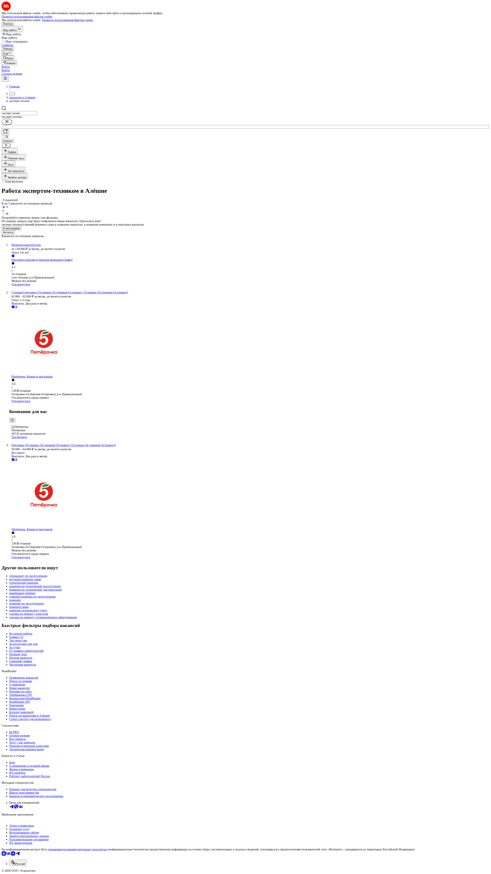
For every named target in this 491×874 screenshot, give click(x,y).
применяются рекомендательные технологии (77, 849)
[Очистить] (7, 122)
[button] (6, 66)
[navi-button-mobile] (5, 79)
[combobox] (19, 113)
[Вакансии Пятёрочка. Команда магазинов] (249, 342)
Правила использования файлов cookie (67, 20)
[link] (8, 58)
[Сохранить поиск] (5, 132)
